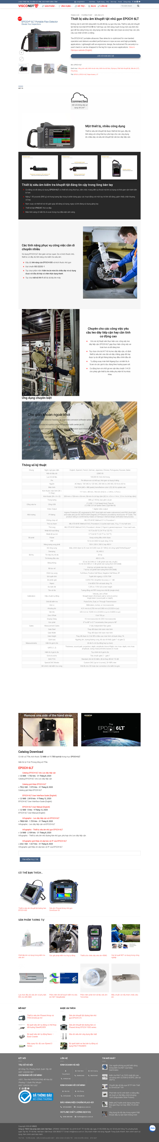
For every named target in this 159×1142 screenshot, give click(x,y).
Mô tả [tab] (20, 88)
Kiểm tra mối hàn (104, 68)
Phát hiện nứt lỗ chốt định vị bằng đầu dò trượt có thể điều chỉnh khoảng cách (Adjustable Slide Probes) (124, 1095)
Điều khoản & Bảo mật (45, 1138)
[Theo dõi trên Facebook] (133, 2)
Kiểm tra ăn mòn (93, 68)
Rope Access (91, 74)
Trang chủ (75, 15)
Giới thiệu (92, 2)
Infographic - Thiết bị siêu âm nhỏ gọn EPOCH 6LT (42, 830)
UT (97, 74)
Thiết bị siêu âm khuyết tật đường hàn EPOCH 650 (32, 909)
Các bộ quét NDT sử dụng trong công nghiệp (125, 956)
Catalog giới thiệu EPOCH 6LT (34, 784)
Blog (93, 6)
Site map (113, 2)
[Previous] (22, 37)
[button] (79, 1)
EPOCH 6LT (83, 74)
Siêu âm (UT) (99, 15)
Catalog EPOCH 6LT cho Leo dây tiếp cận (39, 773)
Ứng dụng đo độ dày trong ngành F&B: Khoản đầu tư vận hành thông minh (124, 1113)
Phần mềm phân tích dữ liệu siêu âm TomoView (93, 996)
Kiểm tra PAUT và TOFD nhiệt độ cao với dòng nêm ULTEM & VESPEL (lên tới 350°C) (125, 1077)
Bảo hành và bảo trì (64, 1138)
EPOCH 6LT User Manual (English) (36, 807)
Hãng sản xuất (82, 68)
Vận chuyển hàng (81, 1138)
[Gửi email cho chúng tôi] (135, 2)
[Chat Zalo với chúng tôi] (152, 1128)
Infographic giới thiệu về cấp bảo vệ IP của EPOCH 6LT (44, 841)
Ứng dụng (66, 6)
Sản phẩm (50, 6)
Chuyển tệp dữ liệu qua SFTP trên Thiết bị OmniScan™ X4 (124, 1086)
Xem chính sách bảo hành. (33, 1134)
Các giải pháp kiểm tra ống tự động (62, 956)
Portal (120, 2)
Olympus (114, 68)
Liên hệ (103, 6)
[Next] (63, 37)
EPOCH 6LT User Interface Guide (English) (39, 795)
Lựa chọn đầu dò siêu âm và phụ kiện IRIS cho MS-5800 (32, 996)
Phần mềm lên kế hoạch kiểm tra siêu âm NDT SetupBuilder (63, 996)
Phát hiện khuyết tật (123, 68)
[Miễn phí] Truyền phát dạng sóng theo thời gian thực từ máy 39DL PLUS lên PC (124, 1105)
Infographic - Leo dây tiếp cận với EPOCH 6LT (40, 818)
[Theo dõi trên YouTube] (139, 2)
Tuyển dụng (101, 2)
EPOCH (76, 74)
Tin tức (21, 1138)
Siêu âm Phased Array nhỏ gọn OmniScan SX (60, 909)
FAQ (107, 2)
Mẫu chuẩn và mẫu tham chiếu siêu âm (124, 996)
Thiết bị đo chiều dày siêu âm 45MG (93, 956)
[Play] (48, 730)
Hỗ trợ (81, 6)
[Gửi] (138, 6)
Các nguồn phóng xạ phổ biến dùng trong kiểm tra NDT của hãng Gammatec (123, 1067)
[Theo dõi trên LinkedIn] (137, 2)
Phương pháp (86, 15)
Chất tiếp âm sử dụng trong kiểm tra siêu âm (31, 956)
